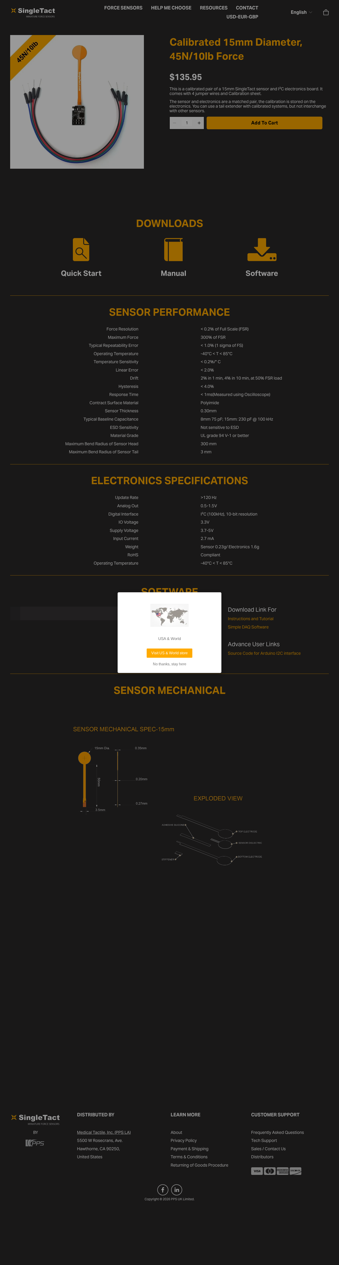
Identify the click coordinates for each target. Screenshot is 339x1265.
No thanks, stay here (169, 664)
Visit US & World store (169, 653)
